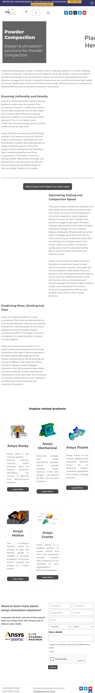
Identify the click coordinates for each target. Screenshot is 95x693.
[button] (47, 13)
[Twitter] (80, 13)
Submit (53, 667)
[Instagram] (75, 13)
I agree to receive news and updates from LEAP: (69, 646)
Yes (52, 651)
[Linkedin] (66, 13)
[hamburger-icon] (26, 11)
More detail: (55, 632)
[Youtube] (84, 13)
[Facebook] (70, 13)
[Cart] (36, 12)
